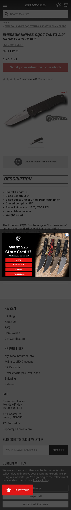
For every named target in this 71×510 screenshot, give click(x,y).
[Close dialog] (67, 234)
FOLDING (18, 269)
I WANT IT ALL (18, 274)
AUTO (18, 260)
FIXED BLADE (18, 265)
